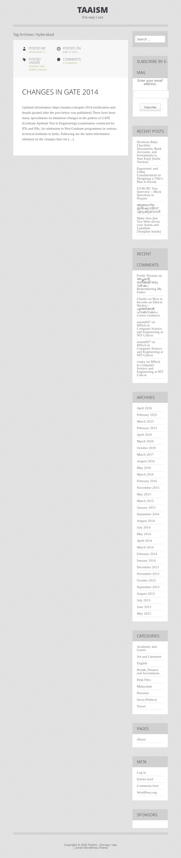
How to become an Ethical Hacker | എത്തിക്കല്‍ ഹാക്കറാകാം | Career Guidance (150, 307)
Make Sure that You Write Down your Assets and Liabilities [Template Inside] (149, 224)
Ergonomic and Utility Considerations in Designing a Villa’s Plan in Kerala (150, 175)
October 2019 (146, 448)
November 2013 (148, 574)
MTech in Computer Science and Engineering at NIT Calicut (150, 330)
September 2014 (148, 514)
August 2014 (146, 521)
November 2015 (148, 487)
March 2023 (145, 421)
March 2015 (145, 501)
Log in (141, 772)
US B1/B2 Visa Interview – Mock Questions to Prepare (149, 193)
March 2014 (145, 547)
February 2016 (147, 481)
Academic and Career (147, 648)
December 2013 (148, 567)
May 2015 (144, 494)
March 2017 (145, 454)
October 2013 (146, 580)
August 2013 (146, 593)
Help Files (144, 680)
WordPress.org (147, 792)
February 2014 (147, 554)
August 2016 (146, 461)
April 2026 (144, 408)
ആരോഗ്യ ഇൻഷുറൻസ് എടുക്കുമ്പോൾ (148, 208)
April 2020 (144, 434)
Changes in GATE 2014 (60, 92)
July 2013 (144, 600)
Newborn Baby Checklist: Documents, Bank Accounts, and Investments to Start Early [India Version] (149, 152)
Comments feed (147, 786)
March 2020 (145, 441)
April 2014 (144, 540)
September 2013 (148, 587)
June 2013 (144, 607)
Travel (141, 706)
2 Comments (70, 62)
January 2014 (146, 560)
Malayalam (144, 686)
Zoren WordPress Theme (91, 848)
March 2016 (145, 474)
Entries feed (145, 779)
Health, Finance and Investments (148, 671)
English (42, 69)
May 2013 (144, 613)
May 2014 (144, 534)
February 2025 (147, 415)
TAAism (92, 9)
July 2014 (144, 527)
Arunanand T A (37, 51)
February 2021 (147, 428)
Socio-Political (147, 699)
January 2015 (146, 507)
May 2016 (144, 468)
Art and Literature (149, 656)
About (141, 739)
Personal (143, 693)
